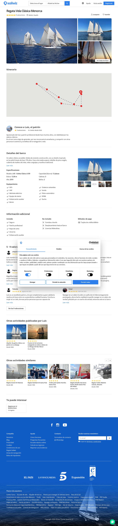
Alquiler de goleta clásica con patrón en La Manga (15, 344)
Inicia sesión (98, 3)
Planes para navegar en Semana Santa (56, 495)
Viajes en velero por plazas (60, 508)
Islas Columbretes (49, 497)
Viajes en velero (11, 502)
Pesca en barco (76, 502)
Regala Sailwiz (11, 450)
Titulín (39, 497)
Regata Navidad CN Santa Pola (37, 383)
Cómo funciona (35, 437)
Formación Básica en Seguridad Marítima (20, 505)
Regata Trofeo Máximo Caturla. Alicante (99, 383)
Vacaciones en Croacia (78, 508)
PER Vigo (58, 505)
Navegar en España (50, 502)
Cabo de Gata (61, 497)
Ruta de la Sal (75, 495)
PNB (96, 497)
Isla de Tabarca (68, 505)
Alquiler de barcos (35, 495)
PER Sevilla (103, 497)
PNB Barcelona (64, 502)
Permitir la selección (59, 282)
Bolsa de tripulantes (13, 455)
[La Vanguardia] (47, 480)
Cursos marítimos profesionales (28, 500)
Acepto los (90, 441)
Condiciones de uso (13, 448)
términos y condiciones (94, 441)
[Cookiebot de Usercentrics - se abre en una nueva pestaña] (90, 242)
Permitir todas (85, 282)
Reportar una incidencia (38, 448)
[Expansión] (78, 480)
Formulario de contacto (62, 437)
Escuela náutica (37, 502)
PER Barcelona (41, 505)
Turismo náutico (73, 497)
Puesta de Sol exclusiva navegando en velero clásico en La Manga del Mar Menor (37, 345)
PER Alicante (89, 505)
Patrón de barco (24, 502)
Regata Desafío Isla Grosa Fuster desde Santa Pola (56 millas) (78, 384)
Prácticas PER (11, 500)
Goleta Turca (10, 495)
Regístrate (108, 3)
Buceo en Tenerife (47, 500)
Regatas (50, 505)
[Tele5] (62, 480)
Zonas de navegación (13, 453)
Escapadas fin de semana (63, 500)
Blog (7, 440)
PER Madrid (103, 508)
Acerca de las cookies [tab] (87, 249)
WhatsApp (60, 440)
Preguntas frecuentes (37, 440)
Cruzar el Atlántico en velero (83, 500)
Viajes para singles (87, 497)
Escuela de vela (22, 495)
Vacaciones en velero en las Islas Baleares (20, 497)
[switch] (48, 274)
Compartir (96, 14)
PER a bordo (45, 508)
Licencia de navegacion (31, 508)
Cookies (9, 445)
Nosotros (9, 437)
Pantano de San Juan (103, 505)
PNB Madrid (99, 500)
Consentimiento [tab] (31, 249)
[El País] (28, 480)
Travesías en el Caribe (13, 508)
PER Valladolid (93, 508)
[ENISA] (93, 480)
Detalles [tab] (59, 249)
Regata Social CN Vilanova (14, 383)
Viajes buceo (79, 505)
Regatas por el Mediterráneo (12, 407)
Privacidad (10, 443)
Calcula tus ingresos (37, 445)
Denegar (32, 282)
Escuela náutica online (38, 443)
